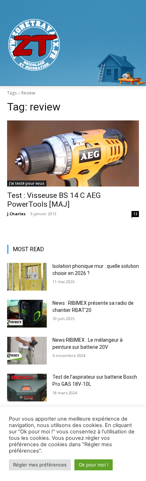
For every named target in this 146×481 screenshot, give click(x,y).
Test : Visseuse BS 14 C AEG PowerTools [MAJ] (54, 200)
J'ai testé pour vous (26, 183)
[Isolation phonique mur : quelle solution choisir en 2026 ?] (27, 277)
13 (135, 213)
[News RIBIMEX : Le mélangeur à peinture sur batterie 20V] (27, 350)
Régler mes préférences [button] (40, 465)
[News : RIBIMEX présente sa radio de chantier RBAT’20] (27, 314)
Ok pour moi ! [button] (93, 465)
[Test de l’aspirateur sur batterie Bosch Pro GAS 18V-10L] (27, 387)
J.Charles (16, 213)
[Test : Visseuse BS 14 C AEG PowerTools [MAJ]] (73, 153)
